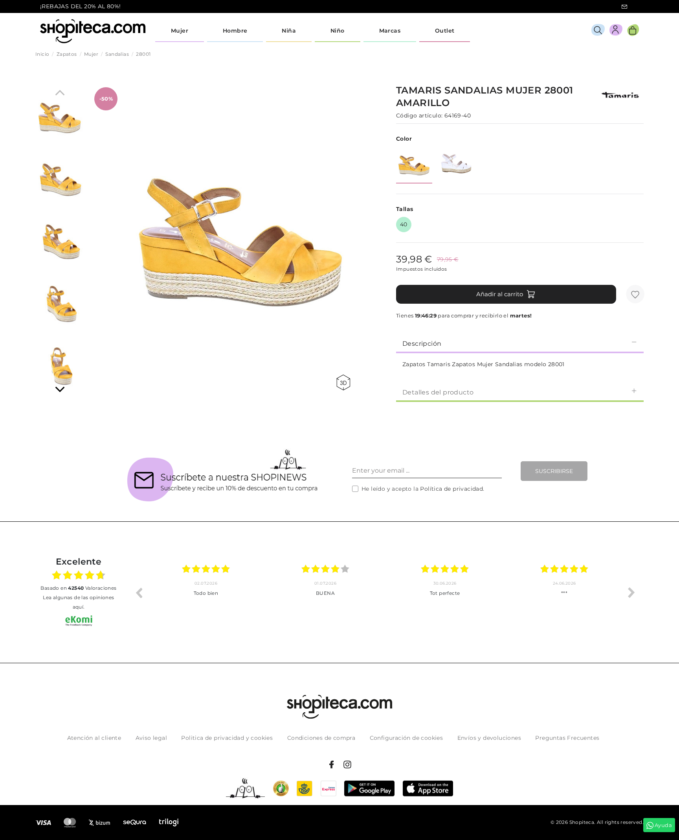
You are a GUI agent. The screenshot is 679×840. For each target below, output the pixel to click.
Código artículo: (419, 115)
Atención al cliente (94, 737)
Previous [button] (138, 592)
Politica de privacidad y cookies (227, 737)
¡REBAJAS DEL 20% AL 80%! (80, 6)
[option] (206, 592)
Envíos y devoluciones (489, 737)
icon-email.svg (624, 7)
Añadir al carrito (499, 294)
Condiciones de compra (321, 737)
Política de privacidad (451, 488)
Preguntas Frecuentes (567, 737)
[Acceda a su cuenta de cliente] (615, 31)
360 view (344, 382)
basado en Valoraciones (78, 588)
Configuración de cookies (406, 737)
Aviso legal (151, 737)
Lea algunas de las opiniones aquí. (78, 602)
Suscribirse (554, 471)
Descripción (421, 343)
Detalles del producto (437, 392)
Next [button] (631, 592)
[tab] (520, 343)
